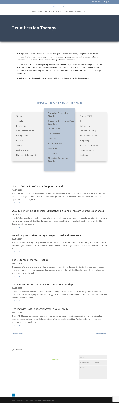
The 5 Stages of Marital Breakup (30, 259)
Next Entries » (101, 334)
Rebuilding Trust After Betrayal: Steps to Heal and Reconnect (46, 235)
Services (58, 11)
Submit (101, 382)
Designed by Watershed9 (46, 400)
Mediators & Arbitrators (73, 11)
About (40, 11)
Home (34, 11)
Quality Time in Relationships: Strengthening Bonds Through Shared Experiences (58, 210)
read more (16, 202)
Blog (85, 11)
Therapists (48, 11)
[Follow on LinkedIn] (13, 395)
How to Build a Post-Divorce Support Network (38, 186)
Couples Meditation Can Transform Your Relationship (42, 284)
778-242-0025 (96, 2)
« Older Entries (17, 334)
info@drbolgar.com (109, 2)
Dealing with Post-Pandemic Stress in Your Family (40, 309)
